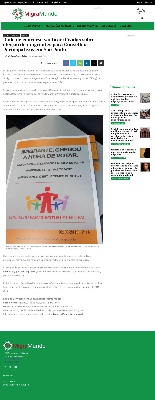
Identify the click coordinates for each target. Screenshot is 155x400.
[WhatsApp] (80, 63)
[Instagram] (5, 367)
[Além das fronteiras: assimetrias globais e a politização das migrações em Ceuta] (145, 98)
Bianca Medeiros (119, 158)
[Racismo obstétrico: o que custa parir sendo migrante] (145, 153)
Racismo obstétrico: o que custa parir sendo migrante (123, 152)
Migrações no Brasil (120, 144)
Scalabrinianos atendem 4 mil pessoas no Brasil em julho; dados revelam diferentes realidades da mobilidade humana (125, 135)
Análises (115, 105)
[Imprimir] (101, 63)
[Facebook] (66, 63)
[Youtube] (15, 367)
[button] (142, 18)
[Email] (94, 63)
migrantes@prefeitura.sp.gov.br (19, 271)
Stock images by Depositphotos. (12, 360)
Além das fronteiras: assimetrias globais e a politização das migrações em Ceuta (124, 98)
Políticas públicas (11, 35)
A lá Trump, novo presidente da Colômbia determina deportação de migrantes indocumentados (124, 115)
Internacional (118, 123)
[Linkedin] (87, 63)
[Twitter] (73, 63)
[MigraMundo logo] (34, 13)
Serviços (24, 35)
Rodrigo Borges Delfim (17, 56)
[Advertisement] (98, 14)
